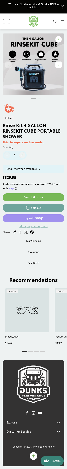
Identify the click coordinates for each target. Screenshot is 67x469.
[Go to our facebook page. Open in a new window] (27, 413)
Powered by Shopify (43, 446)
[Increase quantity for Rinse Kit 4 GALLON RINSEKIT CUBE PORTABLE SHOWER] (22, 155)
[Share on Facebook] (20, 232)
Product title (12, 336)
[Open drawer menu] (6, 21)
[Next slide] (58, 64)
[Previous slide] (8, 64)
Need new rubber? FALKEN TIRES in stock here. (39, 6)
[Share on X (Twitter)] (26, 232)
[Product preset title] (27, 310)
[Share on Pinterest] (32, 232)
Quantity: (8, 147)
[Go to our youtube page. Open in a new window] (40, 413)
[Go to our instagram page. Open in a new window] (33, 413)
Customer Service (19, 431)
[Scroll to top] (33, 456)
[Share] (14, 232)
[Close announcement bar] (62, 7)
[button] (24, 351)
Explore (12, 422)
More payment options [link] (34, 226)
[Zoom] (58, 39)
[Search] (54, 21)
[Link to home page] (33, 384)
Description (31, 197)
